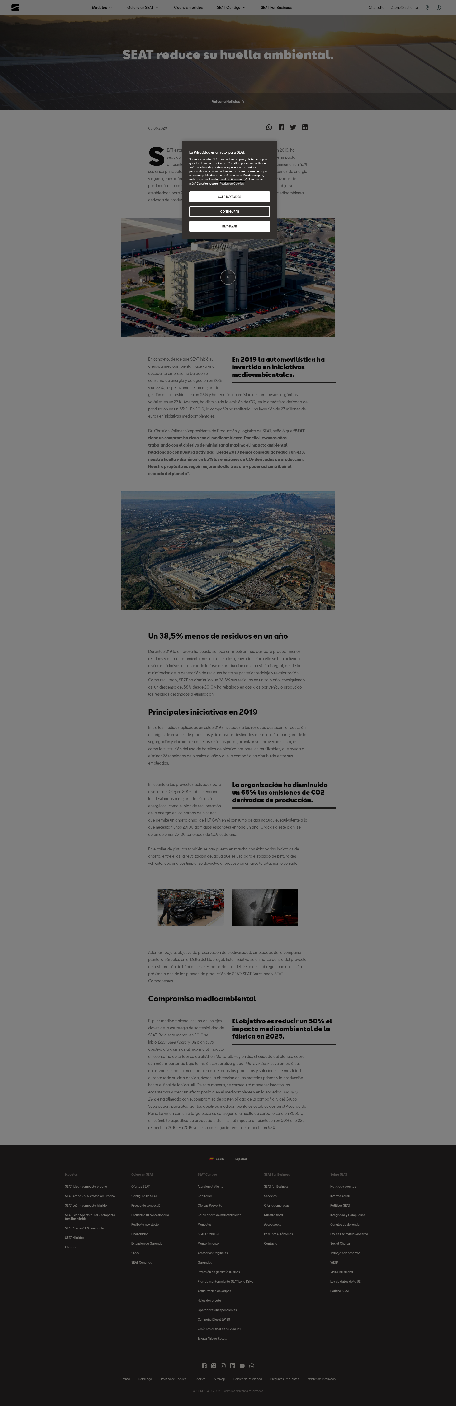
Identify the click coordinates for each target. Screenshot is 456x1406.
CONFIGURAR (229, 211)
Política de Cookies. (232, 183)
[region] (229, 190)
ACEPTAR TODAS (229, 196)
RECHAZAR (229, 226)
